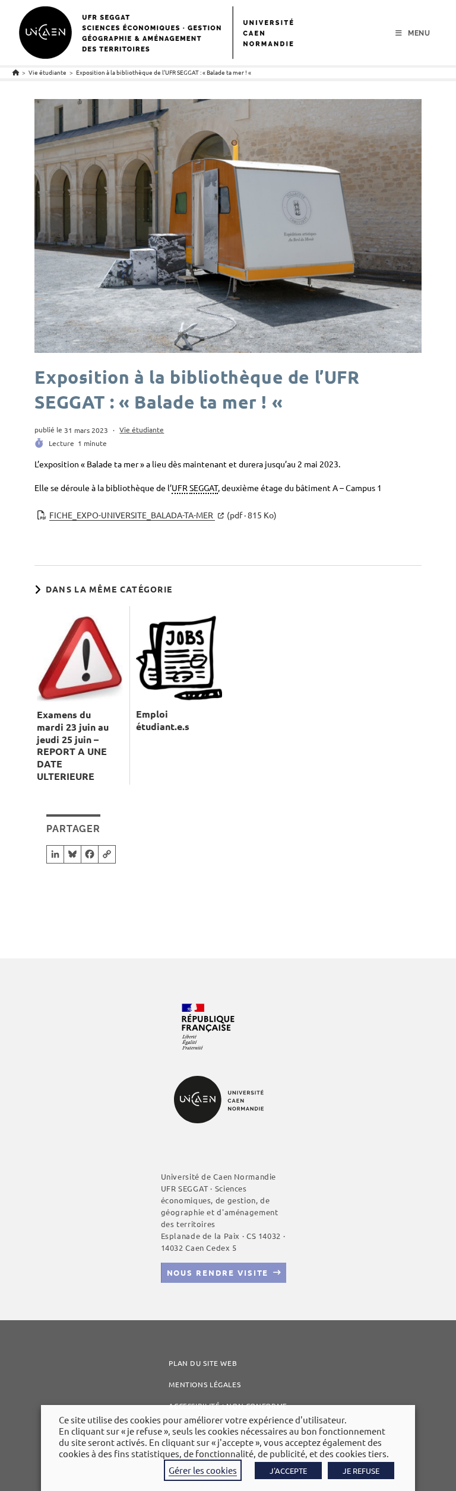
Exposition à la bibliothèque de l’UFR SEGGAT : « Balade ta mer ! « (164, 72)
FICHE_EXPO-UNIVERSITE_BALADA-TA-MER (163, 514)
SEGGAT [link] (203, 487)
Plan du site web (203, 1363)
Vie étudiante (141, 429)
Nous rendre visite (218, 1272)
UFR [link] (180, 487)
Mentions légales (204, 1384)
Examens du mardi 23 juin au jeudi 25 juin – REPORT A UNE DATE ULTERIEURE (73, 745)
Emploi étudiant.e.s (162, 720)
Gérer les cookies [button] (203, 1470)
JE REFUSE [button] (361, 1470)
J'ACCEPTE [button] (288, 1470)
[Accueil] (15, 72)
